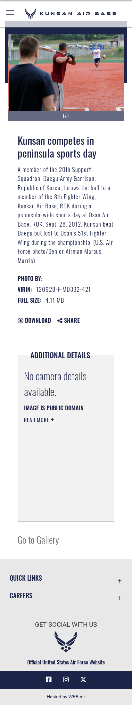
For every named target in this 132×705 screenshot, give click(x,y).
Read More (37, 420)
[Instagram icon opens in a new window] (66, 680)
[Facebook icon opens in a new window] (49, 680)
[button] (10, 13)
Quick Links (26, 578)
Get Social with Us (66, 624)
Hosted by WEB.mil (66, 696)
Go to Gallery (38, 539)
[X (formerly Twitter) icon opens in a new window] (83, 680)
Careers (21, 595)
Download (37, 320)
